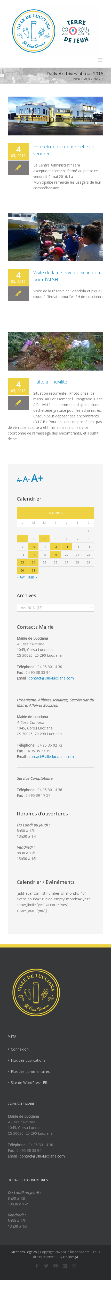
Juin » (32, 577)
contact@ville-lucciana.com (51, 678)
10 (33, 546)
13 (66, 546)
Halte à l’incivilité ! (51, 382)
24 (33, 562)
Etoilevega (70, 1257)
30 (22, 570)
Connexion (20, 1049)
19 (55, 554)
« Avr (21, 577)
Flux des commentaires (30, 1071)
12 (55, 546)
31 (33, 570)
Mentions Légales (24, 1252)
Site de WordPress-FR (29, 1082)
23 (22, 562)
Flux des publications (28, 1060)
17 (33, 554)
